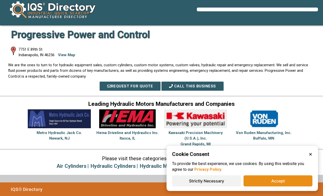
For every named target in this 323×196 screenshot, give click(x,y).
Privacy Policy (207, 169)
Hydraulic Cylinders (113, 166)
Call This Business (194, 86)
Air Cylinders (72, 166)
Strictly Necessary (206, 180)
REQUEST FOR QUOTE (132, 86)
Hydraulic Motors (160, 166)
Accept (278, 180)
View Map (66, 55)
